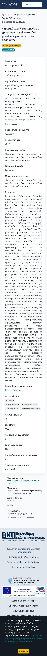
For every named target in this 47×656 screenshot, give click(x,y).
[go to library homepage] (23, 536)
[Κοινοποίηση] (44, 49)
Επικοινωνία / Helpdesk (23, 567)
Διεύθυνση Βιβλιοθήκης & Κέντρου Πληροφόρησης (23, 550)
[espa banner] (23, 591)
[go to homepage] (9, 4)
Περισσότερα (11, 124)
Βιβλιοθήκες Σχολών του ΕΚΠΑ (23, 557)
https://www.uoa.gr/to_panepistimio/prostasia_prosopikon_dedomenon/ (23, 638)
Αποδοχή (23, 651)
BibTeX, (10, 500)
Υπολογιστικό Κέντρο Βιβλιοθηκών (23, 562)
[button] (10, 400)
